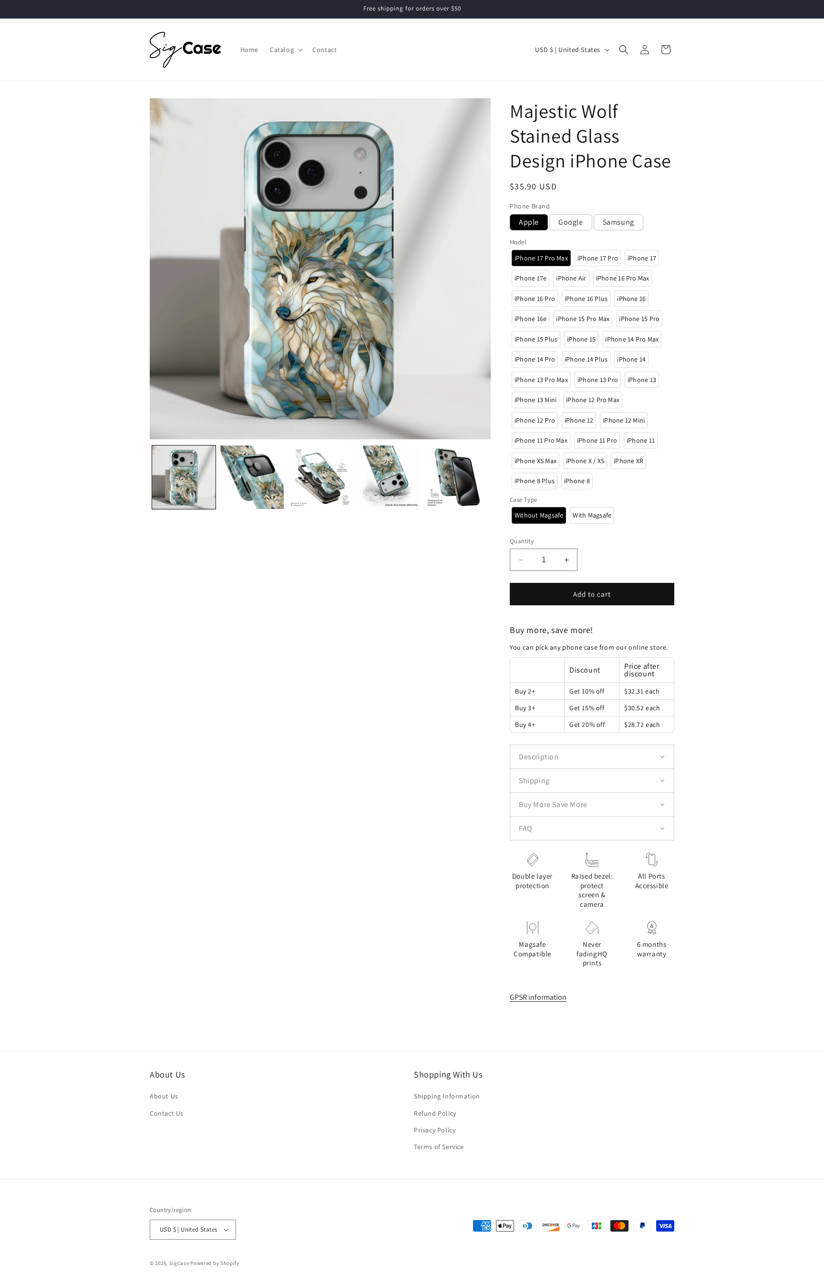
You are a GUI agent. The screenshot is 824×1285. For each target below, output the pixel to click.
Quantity (522, 541)
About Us (164, 1096)
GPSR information (538, 997)
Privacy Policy (434, 1130)
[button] (285, 50)
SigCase (179, 1263)
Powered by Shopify (214, 1263)
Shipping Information (447, 1096)
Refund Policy (435, 1113)
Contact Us (167, 1113)
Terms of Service (439, 1146)
